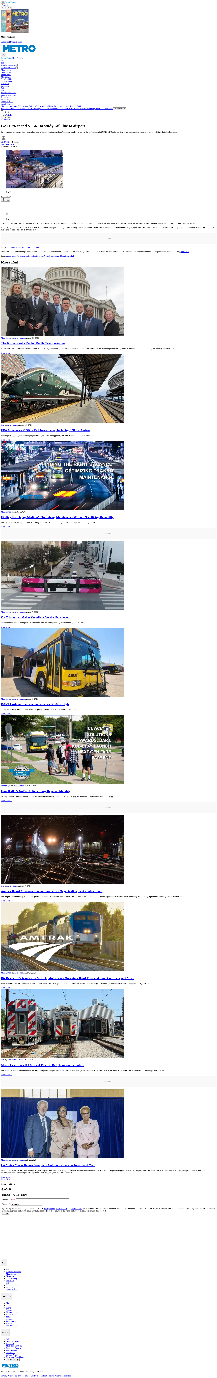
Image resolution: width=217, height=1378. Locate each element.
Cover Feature (10, 2)
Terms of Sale (28, 1376)
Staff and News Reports (17, 1060)
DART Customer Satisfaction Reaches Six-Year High (35, 704)
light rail (40, 256)
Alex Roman (19, 338)
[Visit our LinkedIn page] (5, 1190)
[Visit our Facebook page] (2, 1190)
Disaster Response (8, 65)
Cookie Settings (119, 109)
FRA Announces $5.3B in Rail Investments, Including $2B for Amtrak (45, 430)
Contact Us (79, 109)
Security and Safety (8, 93)
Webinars (50, 106)
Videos (21, 106)
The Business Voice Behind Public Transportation (33, 343)
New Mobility (6, 79)
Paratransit (5, 84)
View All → (6, 1179)
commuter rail (23, 256)
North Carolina (50, 256)
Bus (2, 60)
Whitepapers (59, 106)
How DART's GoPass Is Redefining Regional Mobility (35, 791)
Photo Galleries (30, 106)
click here (185, 252)
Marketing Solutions (40, 109)
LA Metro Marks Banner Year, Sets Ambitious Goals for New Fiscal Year (48, 1165)
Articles (24, 2)
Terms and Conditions (104, 109)
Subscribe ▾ (6, 7)
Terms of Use (18, 1376)
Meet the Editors (17, 109)
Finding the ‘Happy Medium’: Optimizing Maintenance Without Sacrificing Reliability (57, 517)
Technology (5, 97)
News (18, 2)
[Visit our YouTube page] (10, 1190)
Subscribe (5, 42)
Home (3, 120)
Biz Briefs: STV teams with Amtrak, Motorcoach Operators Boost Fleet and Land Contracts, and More (67, 978)
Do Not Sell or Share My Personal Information (52, 1376)
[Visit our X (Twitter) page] (7, 1190)
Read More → (6, 353)
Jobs (44, 106)
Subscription (6, 109)
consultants (33, 256)
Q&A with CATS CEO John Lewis (25, 247)
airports (10, 256)
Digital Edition (16, 42)
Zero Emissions (7, 102)
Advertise (28, 109)
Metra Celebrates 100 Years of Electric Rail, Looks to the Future (42, 1065)
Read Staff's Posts (8, 144)
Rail (2, 88)
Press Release (69, 109)
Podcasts (39, 106)
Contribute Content (55, 109)
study (58, 256)
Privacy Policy (89, 109)
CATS (15, 256)
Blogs (15, 106)
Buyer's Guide (76, 106)
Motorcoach (6, 75)
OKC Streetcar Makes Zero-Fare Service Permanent (35, 617)
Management (6, 70)
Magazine (5, 106)
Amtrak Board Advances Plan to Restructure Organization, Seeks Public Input (51, 891)
